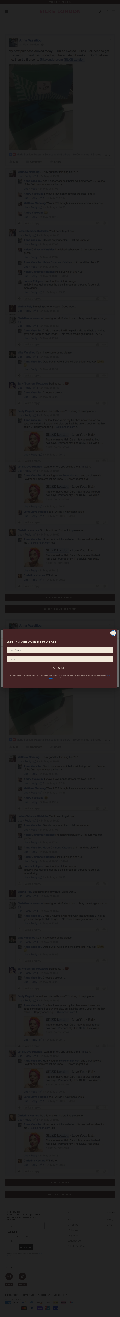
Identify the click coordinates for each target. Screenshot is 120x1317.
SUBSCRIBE (60, 668)
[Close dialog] (113, 633)
